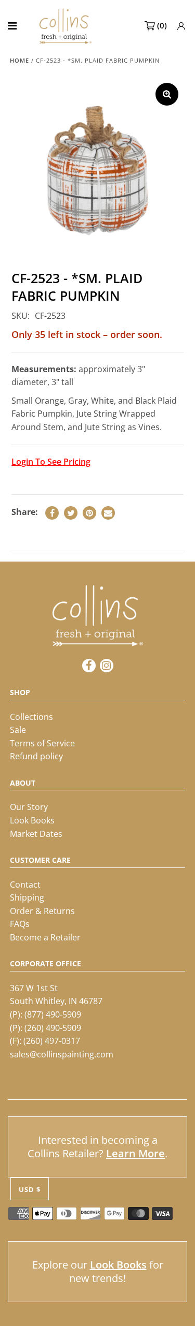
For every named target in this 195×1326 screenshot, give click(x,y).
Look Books (32, 820)
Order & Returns (42, 911)
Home (19, 60)
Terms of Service (42, 743)
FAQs (20, 924)
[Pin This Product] (89, 513)
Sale (18, 729)
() (162, 25)
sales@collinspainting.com (61, 1054)
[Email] (108, 513)
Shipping (27, 897)
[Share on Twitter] (70, 513)
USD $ (30, 1189)
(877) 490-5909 (52, 1014)
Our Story (29, 807)
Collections (31, 717)
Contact (25, 884)
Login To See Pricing (50, 461)
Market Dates (36, 833)
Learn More (135, 1153)
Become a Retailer (45, 937)
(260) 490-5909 (52, 1028)
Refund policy (36, 756)
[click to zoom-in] (166, 94)
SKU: (20, 315)
